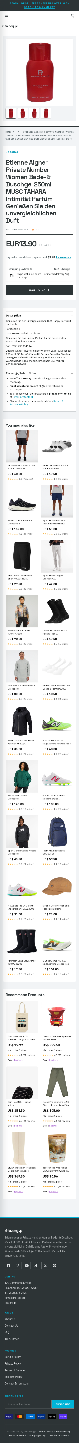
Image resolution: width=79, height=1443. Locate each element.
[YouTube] (27, 1265)
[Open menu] (6, 16)
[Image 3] (34, 113)
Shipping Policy (13, 1377)
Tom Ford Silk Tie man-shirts (20, 1103)
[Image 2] (22, 113)
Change (65, 268)
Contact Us (11, 1325)
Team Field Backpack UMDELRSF (54, 852)
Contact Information (17, 1383)
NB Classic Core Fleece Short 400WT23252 (20, 577)
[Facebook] (8, 1265)
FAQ (7, 1332)
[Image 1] (11, 113)
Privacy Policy (13, 1363)
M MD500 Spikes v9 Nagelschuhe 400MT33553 (57, 742)
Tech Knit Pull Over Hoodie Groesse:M (21, 687)
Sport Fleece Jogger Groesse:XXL (53, 577)
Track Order (12, 1339)
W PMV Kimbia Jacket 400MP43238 (19, 632)
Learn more (63, 257)
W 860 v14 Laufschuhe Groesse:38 (20, 522)
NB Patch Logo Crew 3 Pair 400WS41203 (21, 962)
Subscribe (63, 1404)
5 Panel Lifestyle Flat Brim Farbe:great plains (56, 907)
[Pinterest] (54, 1265)
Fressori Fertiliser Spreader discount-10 (57, 1038)
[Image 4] (46, 113)
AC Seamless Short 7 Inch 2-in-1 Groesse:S (21, 467)
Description (13, 315)
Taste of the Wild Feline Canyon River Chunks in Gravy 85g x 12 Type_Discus (55, 1169)
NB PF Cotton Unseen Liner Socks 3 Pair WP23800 (57, 687)
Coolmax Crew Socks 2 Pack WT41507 (55, 632)
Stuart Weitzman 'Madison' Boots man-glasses (22, 1169)
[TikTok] (36, 1265)
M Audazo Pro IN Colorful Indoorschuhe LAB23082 (21, 907)
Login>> (18, 1060)
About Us (10, 1319)
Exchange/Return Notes (21, 373)
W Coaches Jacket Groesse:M (17, 797)
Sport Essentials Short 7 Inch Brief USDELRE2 (55, 522)
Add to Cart (39, 290)
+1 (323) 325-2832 (16, 1293)
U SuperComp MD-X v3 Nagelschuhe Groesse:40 (56, 962)
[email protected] (23, 397)
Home (8, 132)
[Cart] (72, 16)
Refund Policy (13, 1357)
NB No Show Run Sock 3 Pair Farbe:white (55, 467)
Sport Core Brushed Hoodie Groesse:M (22, 852)
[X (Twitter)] (45, 1265)
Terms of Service (15, 1370)
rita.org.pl (9, 26)
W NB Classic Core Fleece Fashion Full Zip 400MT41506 (21, 742)
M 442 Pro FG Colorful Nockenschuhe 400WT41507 (54, 797)
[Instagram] (17, 1265)
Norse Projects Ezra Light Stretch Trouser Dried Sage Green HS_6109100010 (57, 1103)
